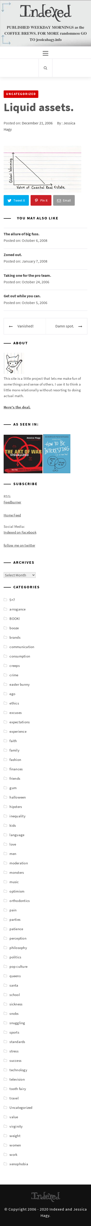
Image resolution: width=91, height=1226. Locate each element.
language (16, 835)
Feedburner (12, 502)
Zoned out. (13, 254)
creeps (14, 665)
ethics (14, 703)
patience (16, 929)
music (14, 882)
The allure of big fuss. (22, 233)
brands (14, 637)
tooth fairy (17, 1088)
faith (13, 740)
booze (14, 628)
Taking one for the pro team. (27, 275)
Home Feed (12, 515)
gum (13, 788)
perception (17, 938)
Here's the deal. (17, 407)
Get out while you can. (22, 295)
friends (14, 778)
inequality (17, 816)
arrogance (17, 609)
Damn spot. (64, 326)
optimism (16, 891)
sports (14, 1032)
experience (17, 731)
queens (15, 976)
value (13, 1117)
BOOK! (14, 618)
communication (21, 646)
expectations (19, 722)
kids (12, 825)
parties (14, 919)
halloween (17, 797)
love (12, 844)
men (12, 853)
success (15, 1060)
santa (13, 985)
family (14, 750)
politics (15, 957)
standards (17, 1041)
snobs (13, 1013)
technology (18, 1070)
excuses (15, 712)
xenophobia (18, 1164)
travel (14, 1098)
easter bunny (19, 684)
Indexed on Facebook (20, 532)
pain (13, 910)
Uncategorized (21, 94)
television (17, 1079)
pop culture (18, 966)
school (14, 994)
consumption (19, 656)
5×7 (12, 599)
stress (13, 1051)
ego (12, 693)
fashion (15, 759)
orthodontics (19, 900)
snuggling (17, 1023)
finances (16, 769)
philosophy (18, 947)
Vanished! (25, 326)
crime (13, 675)
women (15, 1145)
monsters (16, 872)
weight (14, 1135)
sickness (15, 1004)
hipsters (15, 806)
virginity (16, 1126)
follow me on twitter (19, 545)
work (13, 1154)
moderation (18, 863)
